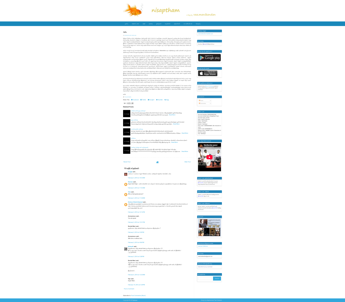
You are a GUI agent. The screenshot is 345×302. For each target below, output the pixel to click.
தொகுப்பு (198, 23)
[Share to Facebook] (133, 103)
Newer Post (127, 162)
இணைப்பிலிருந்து (209, 86)
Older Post (187, 162)
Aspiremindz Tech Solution (214, 300)
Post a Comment (129, 289)
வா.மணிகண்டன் (188, 23)
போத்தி (130, 172)
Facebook (135, 100)
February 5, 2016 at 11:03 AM (136, 188)
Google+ (151, 100)
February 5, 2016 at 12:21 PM (136, 222)
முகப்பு (126, 23)
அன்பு (125, 32)
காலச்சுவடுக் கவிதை (137, 129)
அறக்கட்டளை (135, 23)
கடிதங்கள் (167, 23)
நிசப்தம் (135, 300)
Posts (201, 100)
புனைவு (151, 23)
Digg (167, 100)
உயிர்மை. (133, 138)
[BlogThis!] (129, 103)
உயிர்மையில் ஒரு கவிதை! (138, 111)
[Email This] (127, 103)
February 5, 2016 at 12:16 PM (136, 212)
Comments (203, 103)
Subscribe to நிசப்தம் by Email (205, 266)
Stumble (160, 100)
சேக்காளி (130, 246)
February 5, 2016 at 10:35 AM (136, 178)
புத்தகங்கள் (177, 23)
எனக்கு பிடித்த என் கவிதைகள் (139, 147)
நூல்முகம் (158, 23)
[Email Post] (124, 103)
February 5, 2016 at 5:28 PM (136, 256)
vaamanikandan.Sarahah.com (205, 33)
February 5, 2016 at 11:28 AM (136, 198)
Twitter (144, 100)
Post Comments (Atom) (138, 295)
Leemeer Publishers (203, 246)
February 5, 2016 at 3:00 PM (136, 232)
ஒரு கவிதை (134, 120)
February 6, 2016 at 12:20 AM (136, 275)
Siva (129, 192)
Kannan (130, 182)
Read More (172, 115)
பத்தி (144, 23)
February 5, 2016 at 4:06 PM (136, 242)
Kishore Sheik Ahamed (135, 202)
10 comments (128, 97)
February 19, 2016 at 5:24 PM (136, 285)
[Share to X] (131, 103)
